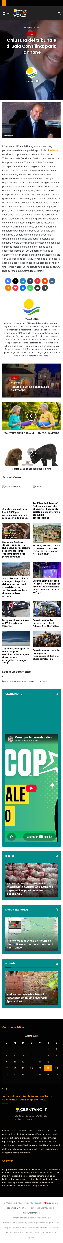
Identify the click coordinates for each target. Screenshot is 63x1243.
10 (6, 1061)
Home (29, 27)
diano (36, 27)
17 (6, 1068)
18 (15, 1068)
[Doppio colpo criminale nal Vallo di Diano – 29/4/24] (16, 609)
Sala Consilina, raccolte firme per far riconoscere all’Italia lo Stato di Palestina (46, 654)
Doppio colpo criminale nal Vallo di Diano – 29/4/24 (15, 623)
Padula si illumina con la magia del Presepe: (30, 388)
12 (23, 1061)
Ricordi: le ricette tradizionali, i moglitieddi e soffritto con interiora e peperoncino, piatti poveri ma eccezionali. (30, 889)
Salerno (53, 150)
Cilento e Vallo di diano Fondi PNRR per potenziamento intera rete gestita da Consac (15, 513)
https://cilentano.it (31, 1212)
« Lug (4, 1088)
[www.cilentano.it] (20, 13)
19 (23, 1068)
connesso (19, 681)
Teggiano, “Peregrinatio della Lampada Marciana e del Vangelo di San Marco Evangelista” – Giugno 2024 (16, 656)
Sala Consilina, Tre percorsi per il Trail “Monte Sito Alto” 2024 (46, 623)
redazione (30, 81)
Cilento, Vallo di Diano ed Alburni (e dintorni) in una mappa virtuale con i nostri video (30, 944)
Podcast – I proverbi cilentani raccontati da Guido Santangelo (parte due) (27, 998)
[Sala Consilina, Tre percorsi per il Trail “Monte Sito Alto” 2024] (47, 609)
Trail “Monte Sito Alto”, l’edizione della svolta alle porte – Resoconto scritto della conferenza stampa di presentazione (46, 510)
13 (31, 1061)
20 (31, 1068)
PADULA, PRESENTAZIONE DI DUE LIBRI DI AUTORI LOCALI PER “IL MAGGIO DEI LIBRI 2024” (46, 550)
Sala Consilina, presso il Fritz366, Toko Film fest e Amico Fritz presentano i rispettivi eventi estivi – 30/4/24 (47, 586)
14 (40, 1061)
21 (40, 1068)
